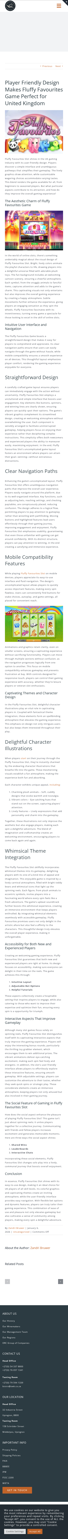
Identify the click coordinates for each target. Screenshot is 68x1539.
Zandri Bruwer (16, 1228)
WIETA (5, 1483)
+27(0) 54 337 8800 (12, 1366)
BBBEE (6, 1466)
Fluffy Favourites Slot (33, 573)
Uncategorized (21, 1231)
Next (58, 66)
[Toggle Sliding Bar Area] (65, 3)
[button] (7, 1281)
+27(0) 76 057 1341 (12, 1370)
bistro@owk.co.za (11, 1386)
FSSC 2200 (8, 1477)
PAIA (4, 1460)
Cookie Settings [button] (15, 1531)
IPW (4, 1472)
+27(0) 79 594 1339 (12, 1382)
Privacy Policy (9, 1449)
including (55, 784)
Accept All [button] (34, 1531)
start (23, 758)
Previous (47, 66)
